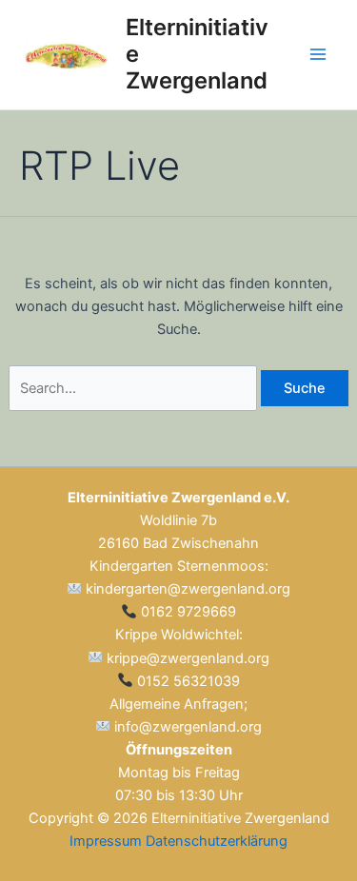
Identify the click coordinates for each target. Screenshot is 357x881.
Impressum (105, 841)
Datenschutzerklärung (217, 841)
